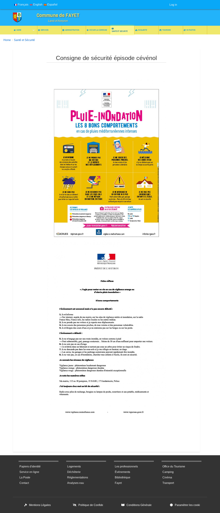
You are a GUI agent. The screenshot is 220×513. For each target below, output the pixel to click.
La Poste (24, 477)
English (37, 4)
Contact (24, 482)
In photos (190, 30)
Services (44, 30)
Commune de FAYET (58, 15)
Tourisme (166, 30)
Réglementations (77, 477)
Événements (122, 471)
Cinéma (167, 477)
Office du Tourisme (173, 466)
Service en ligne (29, 471)
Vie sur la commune (98, 30)
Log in (173, 4)
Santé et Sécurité (120, 31)
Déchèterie (74, 471)
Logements (74, 466)
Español (52, 4)
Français (22, 4)
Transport (168, 482)
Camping (168, 471)
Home (18, 30)
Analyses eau (75, 482)
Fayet (118, 482)
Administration (72, 30)
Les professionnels (126, 466)
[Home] (20, 17)
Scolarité (142, 30)
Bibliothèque (122, 477)
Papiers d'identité (30, 466)
